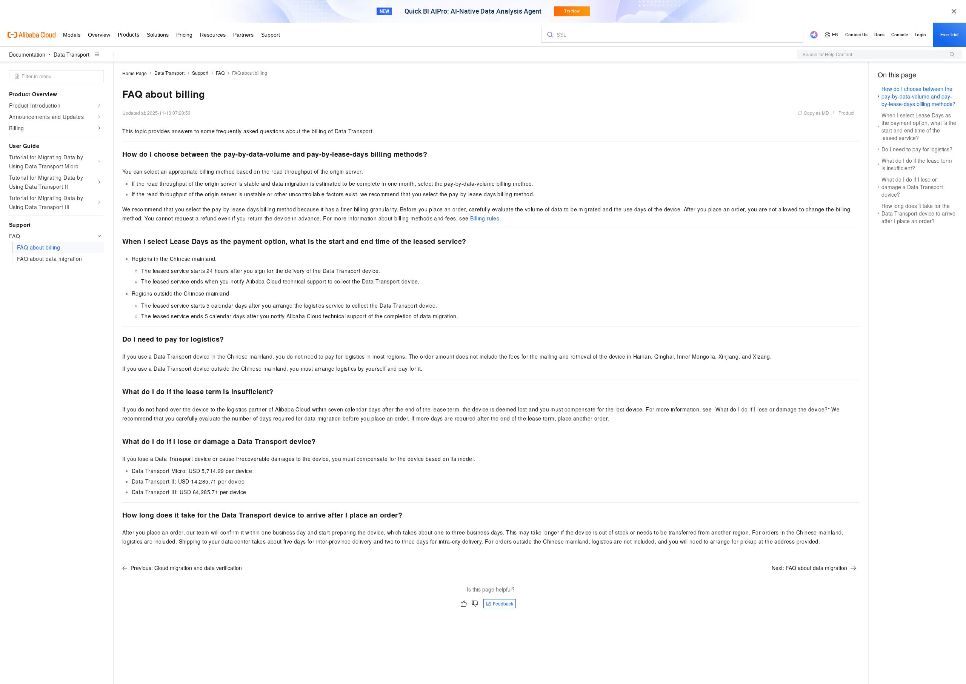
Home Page (134, 73)
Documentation (27, 54)
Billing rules (484, 218)
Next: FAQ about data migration (809, 568)
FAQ (220, 72)
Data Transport (71, 54)
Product (846, 112)
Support (200, 72)
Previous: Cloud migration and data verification (186, 568)
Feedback (503, 603)
